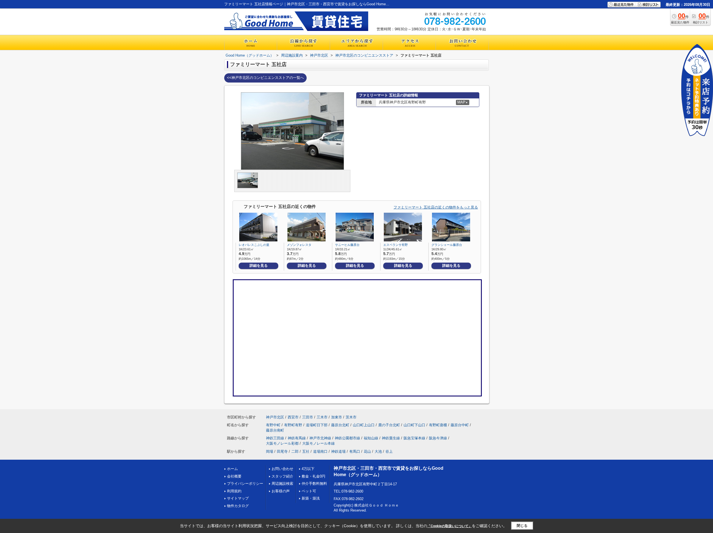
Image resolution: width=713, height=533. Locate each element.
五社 (305, 451)
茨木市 (351, 417)
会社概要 (234, 476)
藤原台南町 (275, 430)
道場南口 (320, 451)
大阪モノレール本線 (318, 443)
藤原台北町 (340, 425)
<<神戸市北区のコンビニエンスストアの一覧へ (265, 78)
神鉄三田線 (275, 438)
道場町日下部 (317, 425)
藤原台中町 (460, 425)
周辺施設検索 (282, 483)
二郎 (295, 451)
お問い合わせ (282, 469)
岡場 (269, 451)
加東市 (336, 417)
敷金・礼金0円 (313, 476)
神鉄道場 (338, 451)
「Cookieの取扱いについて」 (449, 526)
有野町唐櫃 (438, 425)
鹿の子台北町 (389, 425)
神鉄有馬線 (297, 438)
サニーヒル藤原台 (347, 244)
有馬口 (354, 451)
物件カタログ (238, 506)
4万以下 (308, 469)
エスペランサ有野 (395, 244)
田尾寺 (282, 451)
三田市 (307, 417)
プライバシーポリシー (245, 483)
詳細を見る (259, 265)
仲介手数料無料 (314, 483)
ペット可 (309, 491)
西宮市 (293, 417)
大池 (378, 451)
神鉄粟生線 (391, 438)
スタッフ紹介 (282, 476)
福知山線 (371, 438)
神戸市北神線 (320, 438)
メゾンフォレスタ (299, 244)
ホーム (232, 469)
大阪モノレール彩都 (282, 443)
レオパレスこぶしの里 (254, 244)
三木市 (322, 417)
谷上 (389, 451)
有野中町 (273, 425)
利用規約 (234, 491)
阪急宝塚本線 (414, 438)
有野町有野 (293, 425)
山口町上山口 (364, 425)
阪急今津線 (438, 438)
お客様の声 (281, 491)
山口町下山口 (414, 425)
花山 (367, 451)
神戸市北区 (275, 417)
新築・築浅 (311, 498)
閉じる (522, 526)
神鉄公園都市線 (347, 438)
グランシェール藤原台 (446, 244)
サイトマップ (238, 498)
